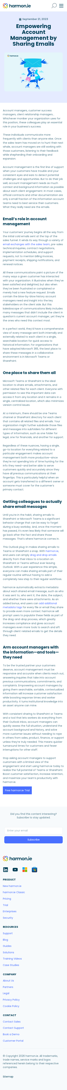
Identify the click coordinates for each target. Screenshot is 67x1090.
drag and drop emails (43, 555)
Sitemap (8, 1076)
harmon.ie (52, 551)
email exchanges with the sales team (26, 244)
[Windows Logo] (25, 869)
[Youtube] (15, 869)
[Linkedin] (5, 869)
